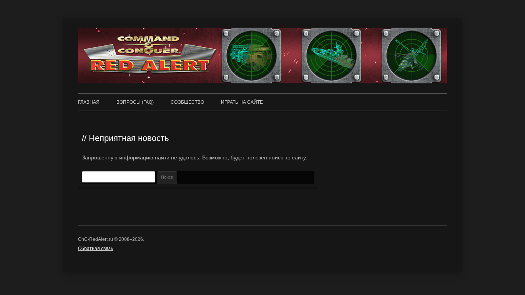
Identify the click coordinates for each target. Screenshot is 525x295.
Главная (89, 102)
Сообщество (187, 102)
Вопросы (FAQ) (135, 102)
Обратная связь (95, 248)
